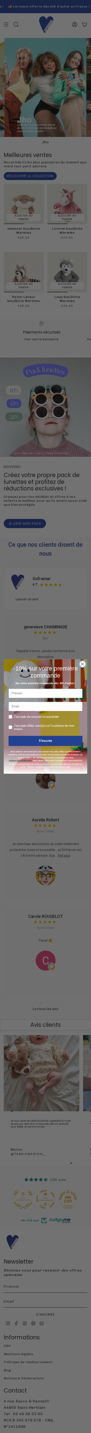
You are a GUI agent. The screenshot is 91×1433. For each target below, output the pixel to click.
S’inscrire (45, 741)
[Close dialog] (82, 664)
